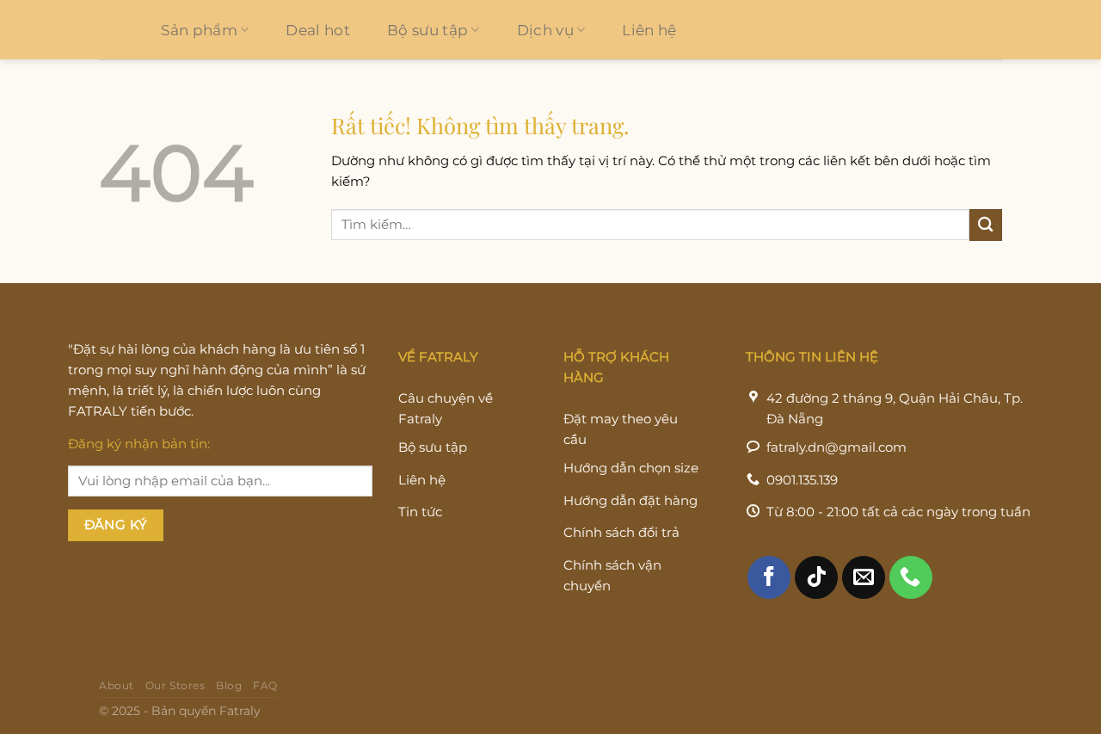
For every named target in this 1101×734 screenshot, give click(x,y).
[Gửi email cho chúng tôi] (863, 577)
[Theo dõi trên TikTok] (816, 577)
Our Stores (175, 686)
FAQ (265, 686)
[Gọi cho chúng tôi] (910, 577)
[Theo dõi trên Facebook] (768, 577)
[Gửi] (985, 225)
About (116, 686)
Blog (229, 686)
